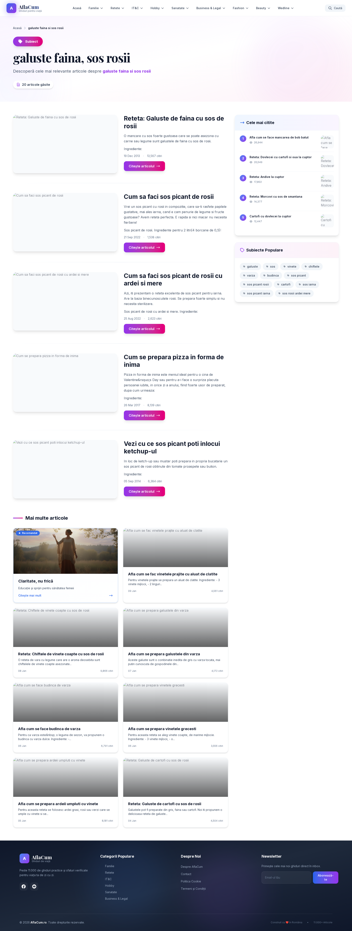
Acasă (77, 8)
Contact (186, 874)
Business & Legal (208, 8)
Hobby (155, 8)
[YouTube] (34, 886)
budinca (273, 275)
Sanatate (178, 8)
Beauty (261, 8)
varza (251, 275)
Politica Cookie (191, 881)
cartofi (285, 284)
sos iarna (309, 284)
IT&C (135, 8)
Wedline (283, 8)
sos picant (298, 275)
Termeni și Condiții (193, 888)
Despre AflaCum (192, 866)
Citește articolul (141, 166)
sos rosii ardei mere (296, 293)
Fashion (238, 8)
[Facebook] (24, 886)
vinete (291, 266)
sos (272, 266)
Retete (115, 8)
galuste (252, 266)
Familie (94, 8)
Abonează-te (325, 877)
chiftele (314, 266)
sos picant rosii (258, 284)
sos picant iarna (258, 293)
